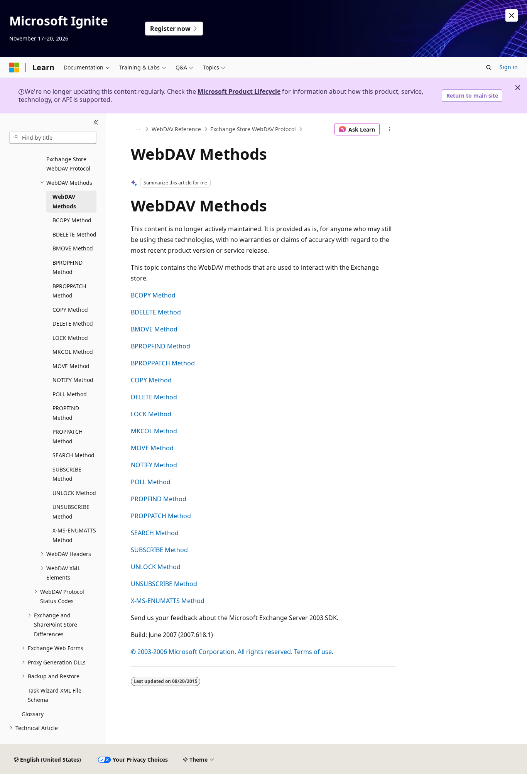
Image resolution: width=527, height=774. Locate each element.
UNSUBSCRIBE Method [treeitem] (71, 511)
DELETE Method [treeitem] (72, 323)
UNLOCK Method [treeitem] (74, 493)
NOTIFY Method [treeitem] (72, 380)
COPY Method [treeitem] (70, 309)
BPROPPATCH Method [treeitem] (69, 290)
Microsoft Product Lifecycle (239, 91)
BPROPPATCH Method (163, 363)
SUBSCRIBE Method (159, 550)
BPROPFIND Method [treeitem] (67, 267)
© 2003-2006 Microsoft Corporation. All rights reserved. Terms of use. (232, 651)
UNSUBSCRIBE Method (164, 584)
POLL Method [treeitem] (69, 394)
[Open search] (489, 67)
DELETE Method (154, 397)
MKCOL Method (154, 431)
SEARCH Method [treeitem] (73, 455)
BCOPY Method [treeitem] (71, 220)
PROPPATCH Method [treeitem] (67, 436)
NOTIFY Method (154, 465)
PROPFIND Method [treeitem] (65, 412)
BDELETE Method (156, 312)
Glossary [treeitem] (33, 714)
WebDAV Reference (176, 129)
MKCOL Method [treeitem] (72, 351)
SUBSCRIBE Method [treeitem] (66, 474)
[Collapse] (96, 123)
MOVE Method (152, 448)
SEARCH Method (155, 533)
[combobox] (52, 138)
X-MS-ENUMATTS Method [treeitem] (74, 535)
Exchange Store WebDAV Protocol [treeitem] (68, 163)
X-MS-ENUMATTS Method (167, 601)
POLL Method (151, 482)
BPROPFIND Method (160, 346)
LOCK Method (151, 414)
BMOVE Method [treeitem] (72, 248)
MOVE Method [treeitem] (71, 366)
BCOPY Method (153, 295)
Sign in (509, 67)
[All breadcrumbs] (137, 129)
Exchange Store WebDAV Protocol (253, 129)
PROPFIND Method (158, 499)
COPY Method (151, 380)
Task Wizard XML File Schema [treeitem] (54, 695)
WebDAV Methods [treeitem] (64, 201)
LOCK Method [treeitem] (70, 337)
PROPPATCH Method (161, 516)
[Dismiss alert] (511, 15)
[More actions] (389, 129)
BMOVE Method (154, 329)
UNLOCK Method (156, 567)
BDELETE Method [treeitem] (74, 234)
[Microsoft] (14, 68)
